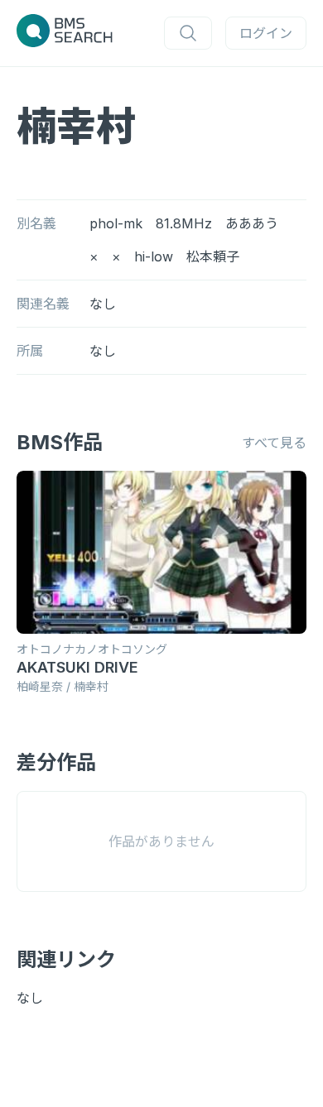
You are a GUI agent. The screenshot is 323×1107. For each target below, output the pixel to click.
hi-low (153, 256)
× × (105, 256)
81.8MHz (184, 223)
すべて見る (274, 442)
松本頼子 (212, 256)
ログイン (265, 33)
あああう (251, 223)
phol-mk (115, 223)
